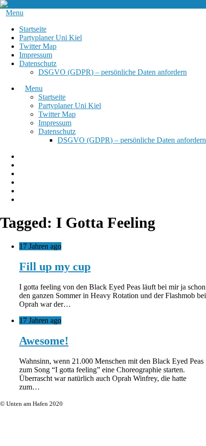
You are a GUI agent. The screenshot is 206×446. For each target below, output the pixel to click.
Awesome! (44, 340)
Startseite (32, 29)
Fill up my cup (55, 266)
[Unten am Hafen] (29, 4)
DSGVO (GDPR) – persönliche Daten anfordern (112, 72)
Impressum (35, 55)
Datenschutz (38, 63)
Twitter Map (38, 46)
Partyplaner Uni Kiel (50, 37)
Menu (14, 13)
